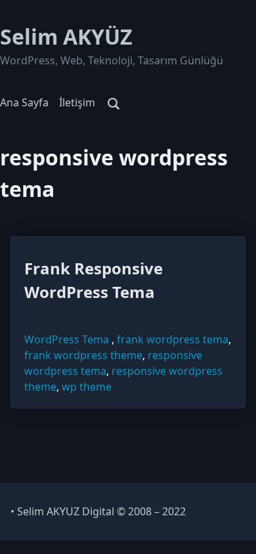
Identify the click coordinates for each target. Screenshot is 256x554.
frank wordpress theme (83, 355)
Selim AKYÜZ (66, 36)
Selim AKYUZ (48, 511)
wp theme (87, 386)
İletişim (77, 102)
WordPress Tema (66, 339)
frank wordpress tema (172, 339)
